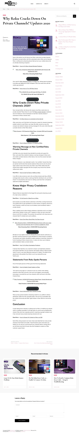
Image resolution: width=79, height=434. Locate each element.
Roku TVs (36, 81)
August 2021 (58, 86)
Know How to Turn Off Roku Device (29, 88)
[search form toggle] (74, 3)
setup (22, 83)
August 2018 (58, 128)
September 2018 (59, 125)
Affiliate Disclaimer (27, 430)
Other (56, 62)
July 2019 (57, 101)
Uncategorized (59, 68)
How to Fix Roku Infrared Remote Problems (31, 66)
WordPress (23, 431)
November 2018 (59, 119)
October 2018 (59, 122)
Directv (46, 3)
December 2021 (59, 83)
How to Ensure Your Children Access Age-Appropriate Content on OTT (67, 31)
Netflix (57, 59)
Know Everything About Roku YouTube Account (32, 219)
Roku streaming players (26, 81)
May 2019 (58, 107)
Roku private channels (40, 112)
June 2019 (58, 104)
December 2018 (59, 116)
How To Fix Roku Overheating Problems (30, 245)
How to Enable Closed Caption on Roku (30, 267)
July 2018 (57, 131)
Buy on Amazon (32, 79)
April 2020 (58, 92)
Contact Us (39, 3)
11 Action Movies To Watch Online (67, 36)
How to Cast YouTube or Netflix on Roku (30, 172)
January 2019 (58, 113)
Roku (32, 3)
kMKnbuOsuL (5, 37)
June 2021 (58, 89)
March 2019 (58, 110)
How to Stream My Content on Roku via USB (31, 317)
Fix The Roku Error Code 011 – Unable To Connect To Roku (38, 379)
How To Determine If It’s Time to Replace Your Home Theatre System (67, 41)
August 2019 (58, 98)
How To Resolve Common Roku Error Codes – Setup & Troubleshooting (63, 380)
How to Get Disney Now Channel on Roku (30, 291)
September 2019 (59, 95)
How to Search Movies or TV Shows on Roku (31, 143)
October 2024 (59, 77)
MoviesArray (12, 430)
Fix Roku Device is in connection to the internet (31, 119)
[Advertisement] (65, 143)
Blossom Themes (12, 431)
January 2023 (58, 80)
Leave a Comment (7, 41)
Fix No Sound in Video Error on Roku (29, 198)
